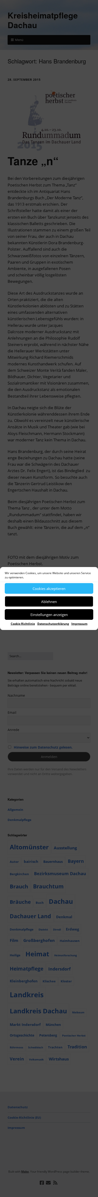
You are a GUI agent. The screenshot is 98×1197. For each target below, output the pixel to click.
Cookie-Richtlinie (23, 624)
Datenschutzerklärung (53, 624)
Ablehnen (49, 601)
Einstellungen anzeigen (49, 614)
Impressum (79, 624)
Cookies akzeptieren (49, 588)
